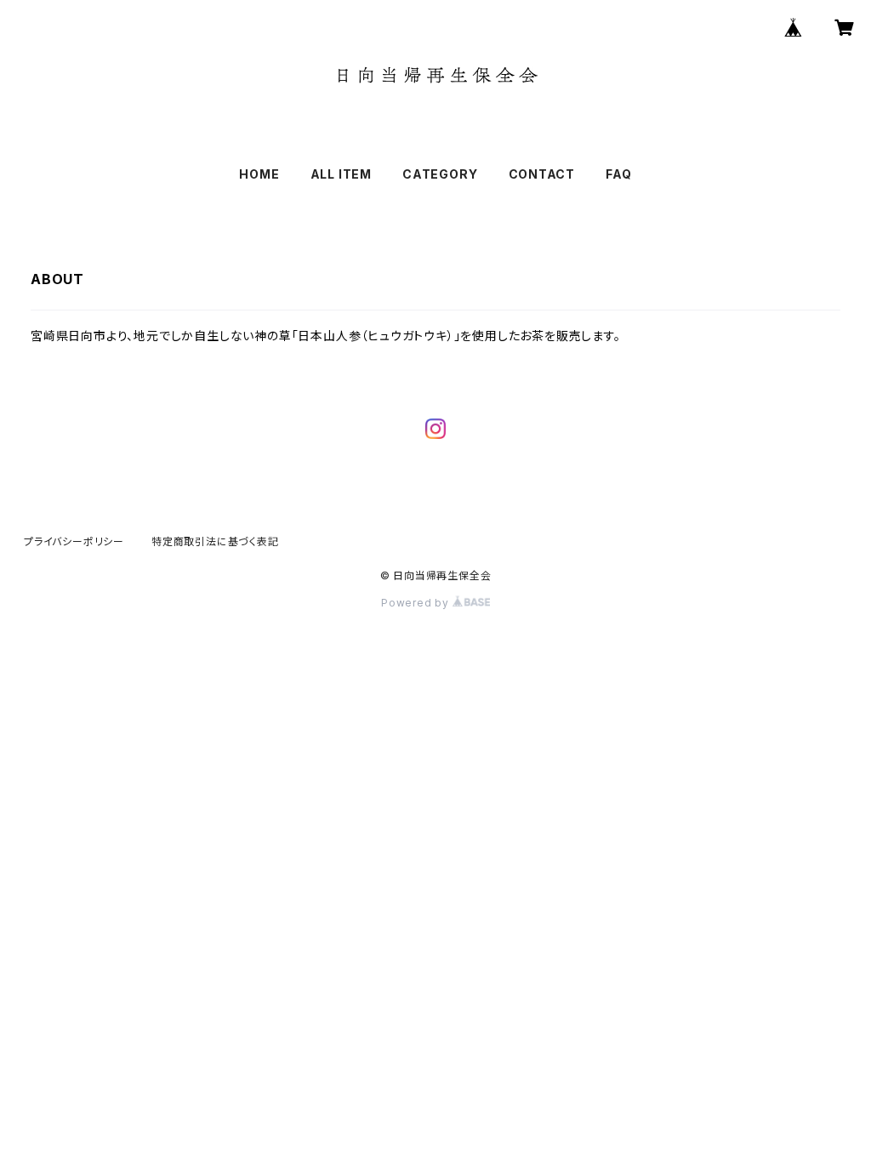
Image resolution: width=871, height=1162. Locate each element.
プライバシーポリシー (74, 541)
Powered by (417, 602)
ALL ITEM (341, 174)
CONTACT (542, 174)
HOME (259, 174)
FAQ (618, 174)
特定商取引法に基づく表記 (215, 541)
